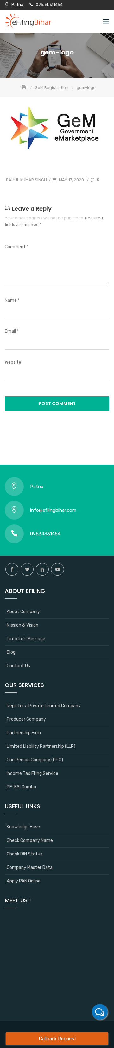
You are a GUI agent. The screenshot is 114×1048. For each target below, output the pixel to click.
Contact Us (18, 665)
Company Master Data (30, 867)
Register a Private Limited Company (44, 705)
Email (12, 331)
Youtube (57, 569)
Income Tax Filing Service (32, 773)
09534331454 (49, 4)
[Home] (24, 87)
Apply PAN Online (24, 881)
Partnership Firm (24, 732)
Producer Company (26, 719)
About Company (23, 611)
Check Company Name (30, 840)
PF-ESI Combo (21, 787)
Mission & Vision (22, 625)
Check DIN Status (24, 854)
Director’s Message (26, 638)
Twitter (27, 569)
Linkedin (42, 569)
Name (12, 300)
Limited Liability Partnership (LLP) (41, 746)
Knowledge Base (23, 827)
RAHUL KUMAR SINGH (26, 179)
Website (13, 362)
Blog (11, 652)
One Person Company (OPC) (35, 760)
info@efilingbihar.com (53, 510)
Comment (16, 247)
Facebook (11, 569)
